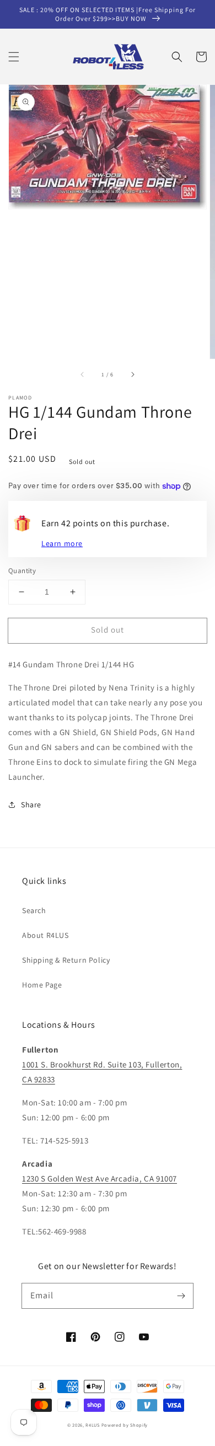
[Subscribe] (181, 1295)
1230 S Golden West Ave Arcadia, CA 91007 (99, 1178)
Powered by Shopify (124, 1425)
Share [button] (31, 805)
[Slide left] (83, 374)
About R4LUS (45, 935)
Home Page (42, 985)
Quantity (22, 570)
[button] (14, 57)
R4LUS (92, 1425)
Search (34, 910)
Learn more (62, 543)
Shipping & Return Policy (66, 960)
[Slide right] (132, 374)
